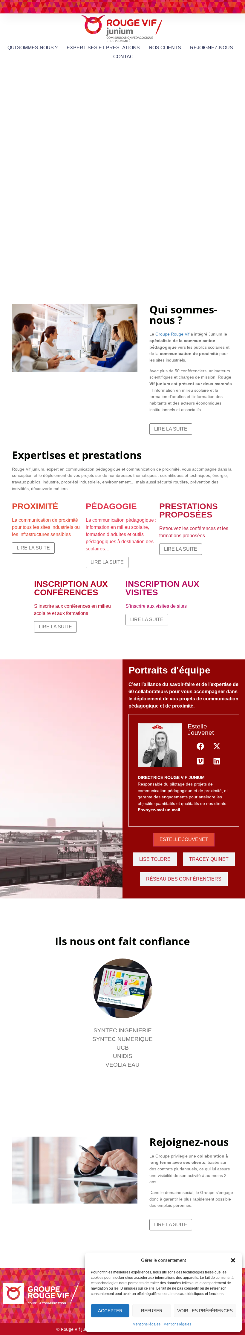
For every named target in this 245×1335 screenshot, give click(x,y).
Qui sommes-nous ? (32, 47)
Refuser (152, 1310)
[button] (233, 1260)
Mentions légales (146, 1324)
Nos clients (165, 47)
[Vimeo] (200, 761)
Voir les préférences (205, 1310)
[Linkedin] (216, 761)
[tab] (184, 839)
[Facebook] (200, 746)
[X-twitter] (216, 746)
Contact (125, 56)
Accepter (110, 1310)
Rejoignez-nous (211, 47)
